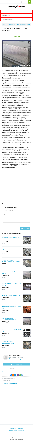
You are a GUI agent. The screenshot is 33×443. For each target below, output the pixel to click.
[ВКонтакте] (11, 375)
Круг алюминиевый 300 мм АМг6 (11, 295)
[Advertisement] (16, 185)
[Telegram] (22, 375)
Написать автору (17, 364)
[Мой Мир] (15, 375)
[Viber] (18, 375)
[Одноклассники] (13, 375)
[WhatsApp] (20, 375)
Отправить (26, 228)
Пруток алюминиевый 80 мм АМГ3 (11, 249)
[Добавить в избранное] (9, 31)
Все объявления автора (15, 359)
